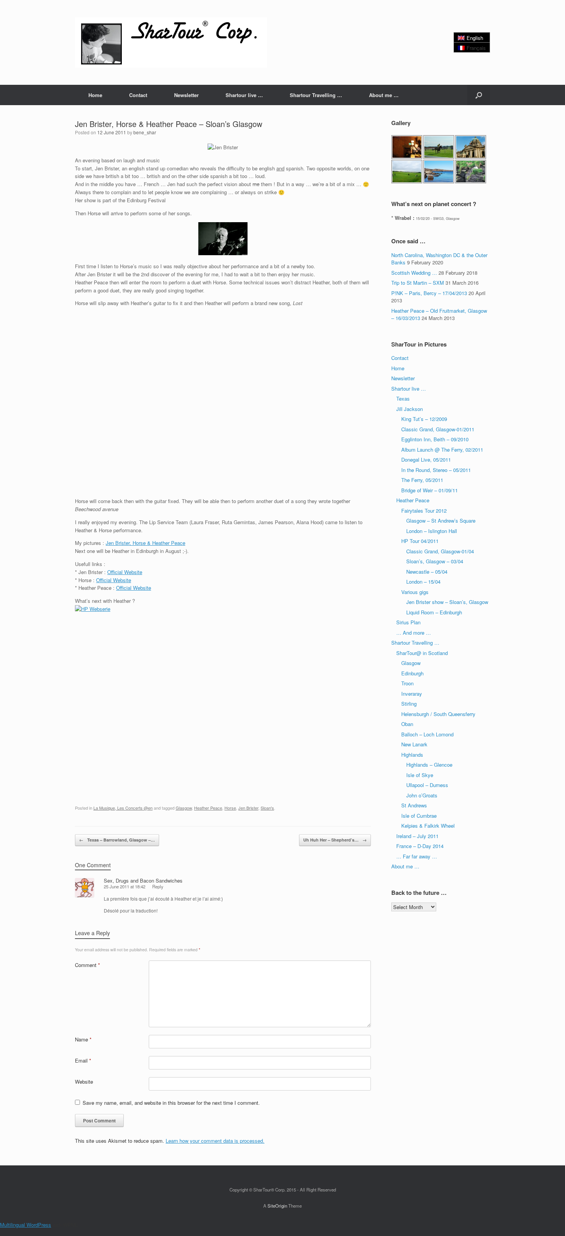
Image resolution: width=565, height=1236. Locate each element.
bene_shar (144, 132)
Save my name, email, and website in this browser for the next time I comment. (171, 1102)
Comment (87, 965)
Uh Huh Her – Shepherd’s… (335, 840)
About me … (384, 95)
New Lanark (414, 744)
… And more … (413, 632)
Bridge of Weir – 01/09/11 (429, 490)
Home (95, 95)
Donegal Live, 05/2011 (426, 459)
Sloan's (267, 808)
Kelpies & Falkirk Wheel (428, 825)
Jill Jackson (409, 409)
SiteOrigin (277, 1206)
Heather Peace (208, 808)
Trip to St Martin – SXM (417, 282)
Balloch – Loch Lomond (427, 734)
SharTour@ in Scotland (422, 653)
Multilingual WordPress (25, 1224)
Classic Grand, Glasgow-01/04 (440, 551)
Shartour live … (244, 95)
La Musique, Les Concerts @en (123, 808)
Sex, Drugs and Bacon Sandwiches (143, 880)
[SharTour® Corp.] (171, 42)
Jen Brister (248, 808)
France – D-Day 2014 (420, 846)
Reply (157, 886)
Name (83, 1039)
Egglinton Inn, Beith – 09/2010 (435, 439)
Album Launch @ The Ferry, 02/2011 (442, 449)
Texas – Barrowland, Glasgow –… (117, 840)
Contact (138, 95)
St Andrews (414, 805)
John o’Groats (421, 795)
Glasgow (184, 808)
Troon (407, 683)
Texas (403, 398)
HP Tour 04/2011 (420, 541)
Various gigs (415, 592)
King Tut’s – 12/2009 (424, 418)
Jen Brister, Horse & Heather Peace (145, 542)
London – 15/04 (423, 581)
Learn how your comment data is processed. (215, 1140)
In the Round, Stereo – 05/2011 (436, 470)
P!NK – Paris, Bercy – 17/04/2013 (429, 293)
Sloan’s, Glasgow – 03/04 (434, 561)
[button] (478, 95)
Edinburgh (412, 673)
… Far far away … (416, 856)
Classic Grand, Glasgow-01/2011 (437, 429)
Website (84, 1081)
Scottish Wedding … (414, 272)
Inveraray (411, 693)
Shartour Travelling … (316, 95)
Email (83, 1060)
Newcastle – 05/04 (426, 571)
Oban (407, 724)
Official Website (124, 572)
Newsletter (186, 95)
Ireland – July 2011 (417, 836)
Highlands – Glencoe (429, 764)
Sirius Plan (408, 622)
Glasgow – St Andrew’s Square (440, 520)
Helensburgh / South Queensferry (438, 714)
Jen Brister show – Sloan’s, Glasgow (447, 602)
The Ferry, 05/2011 (422, 480)
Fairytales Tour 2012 (424, 510)
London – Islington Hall (431, 531)
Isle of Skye (419, 775)
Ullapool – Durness (427, 785)
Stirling (409, 703)
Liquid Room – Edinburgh (434, 612)
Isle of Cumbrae (419, 815)
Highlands (412, 754)
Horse (230, 808)
